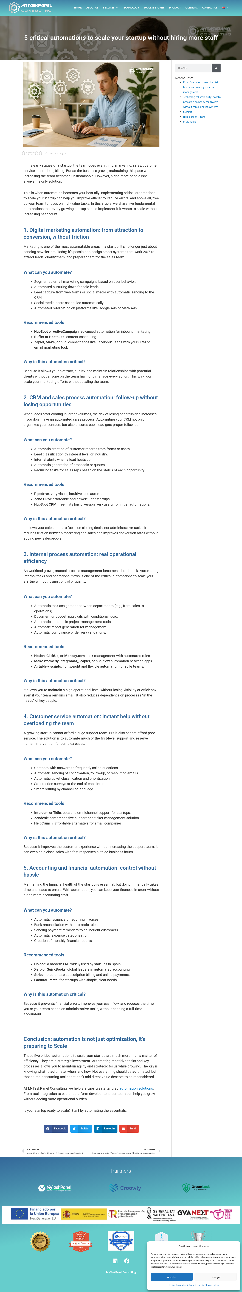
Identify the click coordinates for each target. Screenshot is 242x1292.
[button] (56, 1129)
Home (78, 7)
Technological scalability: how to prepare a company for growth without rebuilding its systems (202, 101)
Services (108, 7)
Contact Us (210, 7)
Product (175, 7)
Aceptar (171, 1277)
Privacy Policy (193, 1285)
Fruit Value (189, 121)
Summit (187, 111)
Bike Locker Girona (194, 116)
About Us (92, 7)
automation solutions (136, 1088)
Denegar (216, 1277)
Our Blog (191, 7)
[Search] (216, 68)
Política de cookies (176, 1285)
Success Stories (154, 7)
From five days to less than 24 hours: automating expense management (200, 87)
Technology (130, 7)
